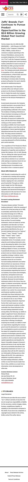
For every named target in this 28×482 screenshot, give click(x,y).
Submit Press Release (14, 476)
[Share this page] (26, 14)
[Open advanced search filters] (21, 14)
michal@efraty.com (7, 382)
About (6, 472)
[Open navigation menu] (2, 14)
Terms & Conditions (14, 479)
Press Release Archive (16, 472)
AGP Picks (4, 2)
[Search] (18, 14)
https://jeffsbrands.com (11, 196)
